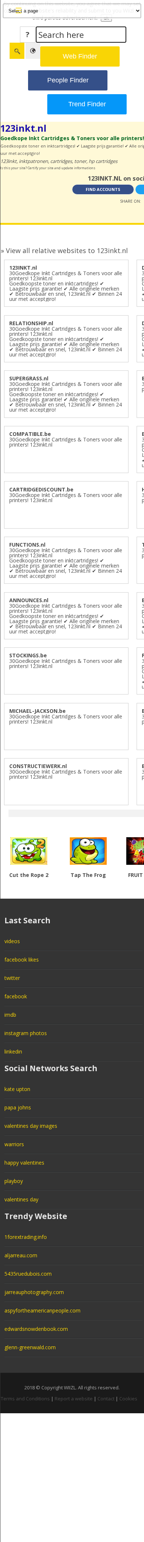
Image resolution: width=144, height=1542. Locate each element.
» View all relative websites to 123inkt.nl (64, 250)
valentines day (21, 1199)
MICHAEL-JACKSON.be (37, 710)
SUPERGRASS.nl (28, 378)
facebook (15, 996)
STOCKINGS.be (28, 655)
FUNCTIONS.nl (27, 544)
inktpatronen (33, 161)
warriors (14, 1144)
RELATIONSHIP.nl (31, 323)
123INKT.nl (23, 267)
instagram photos (25, 1033)
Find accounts (103, 189)
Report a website (74, 1398)
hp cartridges (103, 161)
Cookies (128, 1398)
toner (80, 161)
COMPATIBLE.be (30, 433)
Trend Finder (87, 104)
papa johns (17, 1107)
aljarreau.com (20, 1255)
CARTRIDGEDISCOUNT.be (41, 489)
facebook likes (21, 959)
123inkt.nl (23, 128)
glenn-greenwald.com (30, 1347)
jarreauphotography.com (34, 1292)
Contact (105, 1398)
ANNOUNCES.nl (28, 600)
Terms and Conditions (25, 1398)
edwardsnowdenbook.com (36, 1328)
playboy (13, 1180)
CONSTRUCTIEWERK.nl (38, 766)
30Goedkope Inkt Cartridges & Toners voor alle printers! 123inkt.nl (65, 442)
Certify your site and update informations (61, 168)
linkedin (13, 1051)
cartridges (61, 161)
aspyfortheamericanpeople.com (42, 1310)
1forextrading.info (25, 1236)
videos (12, 941)
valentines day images (30, 1125)
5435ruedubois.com (28, 1273)
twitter (12, 977)
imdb (10, 1014)
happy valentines (24, 1162)
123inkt (8, 161)
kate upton (17, 1089)
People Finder (68, 80)
